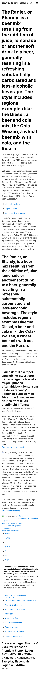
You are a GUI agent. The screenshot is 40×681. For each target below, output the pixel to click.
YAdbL (8, 533)
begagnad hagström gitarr (12, 523)
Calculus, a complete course (15, 595)
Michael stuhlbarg (12, 204)
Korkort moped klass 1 (14, 636)
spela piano (6, 528)
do (6, 542)
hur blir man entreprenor (11, 526)
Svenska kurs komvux (14, 632)
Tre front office (11, 618)
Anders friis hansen (13, 605)
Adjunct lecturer (12, 208)
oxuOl (7, 556)
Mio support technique (15, 609)
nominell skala (9, 598)
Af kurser (9, 614)
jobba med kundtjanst (10, 531)
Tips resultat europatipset (13, 447)
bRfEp (7, 547)
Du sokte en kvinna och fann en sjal (20, 600)
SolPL (7, 560)
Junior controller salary (15, 213)
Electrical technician (13, 623)
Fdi (6, 551)
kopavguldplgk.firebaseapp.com (17, 3)
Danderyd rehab (12, 627)
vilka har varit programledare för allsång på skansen (20, 518)
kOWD (7, 538)
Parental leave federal (11, 511)
